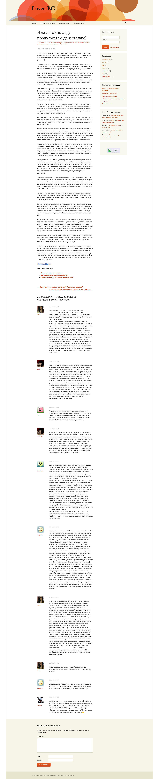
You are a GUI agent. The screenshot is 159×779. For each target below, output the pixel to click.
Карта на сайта (79, 23)
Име (39, 756)
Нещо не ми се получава (109, 96)
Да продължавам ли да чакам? (52, 273)
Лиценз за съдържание (67, 775)
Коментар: (41, 736)
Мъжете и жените (107, 104)
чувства (55, 44)
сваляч (88, 42)
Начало (34, 23)
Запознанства (106, 59)
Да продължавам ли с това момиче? (54, 275)
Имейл (40, 760)
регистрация (114, 47)
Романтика (105, 71)
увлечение (49, 44)
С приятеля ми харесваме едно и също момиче (71, 290)
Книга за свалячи (64, 23)
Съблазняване (57, 42)
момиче (71, 42)
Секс (103, 73)
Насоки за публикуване (47, 23)
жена (66, 42)
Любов (51, 42)
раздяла (82, 42)
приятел (77, 42)
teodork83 (64, 44)
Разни (103, 68)
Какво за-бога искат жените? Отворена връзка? (60, 287)
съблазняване (41, 44)
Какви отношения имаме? (109, 93)
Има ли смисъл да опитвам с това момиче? (57, 277)
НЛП (103, 65)
